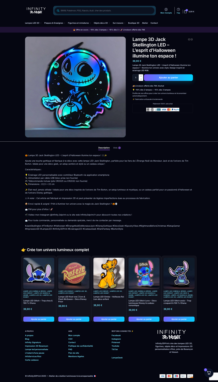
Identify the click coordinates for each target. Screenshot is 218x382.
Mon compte (74, 335)
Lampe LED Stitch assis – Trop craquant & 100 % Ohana (177, 302)
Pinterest (116, 342)
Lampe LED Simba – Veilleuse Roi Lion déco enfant (108, 298)
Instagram (116, 339)
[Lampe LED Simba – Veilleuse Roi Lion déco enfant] (108, 273)
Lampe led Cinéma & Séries (34, 291)
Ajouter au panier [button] (38, 319)
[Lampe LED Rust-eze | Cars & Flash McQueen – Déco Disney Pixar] (73, 273)
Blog (27, 339)
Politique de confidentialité (80, 346)
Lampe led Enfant (65, 291)
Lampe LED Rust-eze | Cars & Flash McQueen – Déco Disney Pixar (72, 299)
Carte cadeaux (32, 360)
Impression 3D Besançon (36, 346)
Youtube (115, 346)
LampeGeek (117, 357)
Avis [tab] (116, 147)
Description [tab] (104, 147)
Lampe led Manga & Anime (182, 295)
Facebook (116, 335)
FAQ (70, 349)
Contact (72, 342)
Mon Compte (166, 13)
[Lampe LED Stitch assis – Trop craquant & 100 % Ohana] (179, 273)
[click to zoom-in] (75, 87)
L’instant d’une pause (34, 353)
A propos (29, 335)
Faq (178, 13)
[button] (141, 76)
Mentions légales (76, 356)
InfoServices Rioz (33, 356)
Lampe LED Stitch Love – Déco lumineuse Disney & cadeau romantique (143, 303)
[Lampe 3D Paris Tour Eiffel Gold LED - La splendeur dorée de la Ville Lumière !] (191, 39)
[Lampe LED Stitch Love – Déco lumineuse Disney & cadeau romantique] (144, 273)
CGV (70, 339)
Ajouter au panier (168, 77)
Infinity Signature (33, 342)
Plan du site (73, 353)
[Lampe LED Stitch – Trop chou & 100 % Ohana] (38, 273)
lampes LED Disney (66, 293)
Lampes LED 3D (35, 295)
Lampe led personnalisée (36, 349)
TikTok (115, 349)
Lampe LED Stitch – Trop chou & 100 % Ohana (38, 302)
